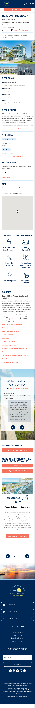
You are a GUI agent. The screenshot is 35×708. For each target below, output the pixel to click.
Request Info (17, 465)
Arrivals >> (5, 328)
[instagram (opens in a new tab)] (14, 670)
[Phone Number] (27, 4)
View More (17, 128)
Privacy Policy (11, 685)
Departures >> (6, 338)
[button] (13, 427)
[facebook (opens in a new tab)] (10, 670)
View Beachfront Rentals (17, 536)
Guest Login (12, 611)
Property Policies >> (8, 341)
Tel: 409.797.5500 (17, 641)
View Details (6, 177)
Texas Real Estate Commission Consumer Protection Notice (17, 689)
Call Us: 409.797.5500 (19, 471)
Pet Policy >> (6, 352)
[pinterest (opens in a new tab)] (17, 670)
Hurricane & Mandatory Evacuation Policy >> (16, 348)
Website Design (11, 696)
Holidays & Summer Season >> (11, 362)
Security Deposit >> (8, 334)
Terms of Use (19, 685)
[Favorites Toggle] (24, 30)
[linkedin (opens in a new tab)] (21, 670)
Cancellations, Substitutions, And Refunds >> (16, 355)
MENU (31, 4)
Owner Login (13, 605)
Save (15, 30)
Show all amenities (17, 156)
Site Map (25, 685)
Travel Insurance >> (8, 359)
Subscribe (17, 664)
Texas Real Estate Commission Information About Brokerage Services (17, 692)
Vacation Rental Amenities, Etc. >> (13, 331)
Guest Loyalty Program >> (10, 345)
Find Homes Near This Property (17, 450)
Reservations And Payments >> (12, 324)
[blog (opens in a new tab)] (24, 670)
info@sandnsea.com (12, 319)
